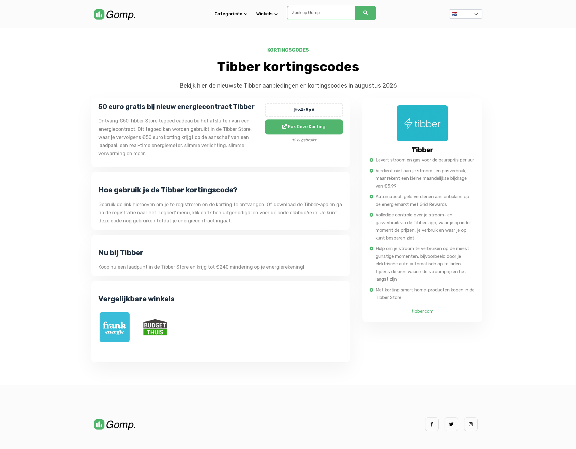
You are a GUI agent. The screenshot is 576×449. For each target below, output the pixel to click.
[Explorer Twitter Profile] (451, 424)
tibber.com (423, 311)
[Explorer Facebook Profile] (432, 424)
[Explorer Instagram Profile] (471, 424)
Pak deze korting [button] (306, 126)
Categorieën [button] (228, 14)
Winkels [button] (264, 14)
